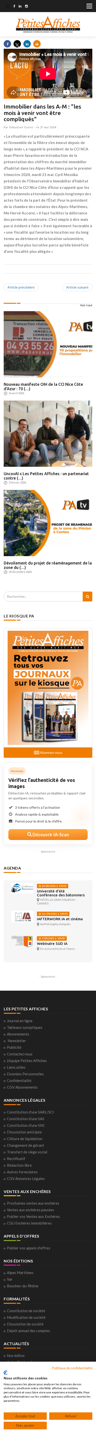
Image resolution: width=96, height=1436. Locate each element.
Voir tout (86, 305)
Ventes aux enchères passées (30, 1210)
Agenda (12, 868)
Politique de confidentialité (72, 1368)
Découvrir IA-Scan (50, 834)
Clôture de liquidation (24, 1138)
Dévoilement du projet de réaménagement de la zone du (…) (48, 565)
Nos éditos (16, 1355)
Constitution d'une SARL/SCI (30, 1112)
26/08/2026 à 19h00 (53, 886)
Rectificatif (16, 1158)
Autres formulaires (22, 1172)
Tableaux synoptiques (24, 1027)
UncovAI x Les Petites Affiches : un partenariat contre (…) (46, 475)
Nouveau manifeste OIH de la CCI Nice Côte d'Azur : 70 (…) (43, 386)
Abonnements (18, 1034)
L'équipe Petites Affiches (27, 1060)
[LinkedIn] (20, 6)
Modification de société (26, 1317)
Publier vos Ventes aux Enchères (33, 1216)
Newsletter (17, 1040)
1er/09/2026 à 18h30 (54, 913)
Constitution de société (26, 1310)
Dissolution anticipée (24, 1132)
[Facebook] (14, 6)
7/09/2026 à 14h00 (53, 938)
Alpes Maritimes (20, 1272)
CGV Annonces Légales (26, 1178)
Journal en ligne (19, 1020)
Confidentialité (19, 1080)
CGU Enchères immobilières (29, 1223)
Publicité (14, 1047)
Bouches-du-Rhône (22, 1286)
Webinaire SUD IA (52, 943)
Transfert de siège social (27, 1152)
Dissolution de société (25, 1324)
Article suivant (77, 287)
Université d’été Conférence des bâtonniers (61, 893)
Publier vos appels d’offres (28, 1248)
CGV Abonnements (22, 1087)
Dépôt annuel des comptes (28, 1330)
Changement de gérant (25, 1145)
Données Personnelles (25, 1074)
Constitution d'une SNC (26, 1125)
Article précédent (21, 287)
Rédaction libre (19, 1165)
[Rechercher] (87, 596)
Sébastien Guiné (21, 127)
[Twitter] (7, 6)
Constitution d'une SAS (25, 1118)
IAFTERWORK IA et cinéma (60, 919)
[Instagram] (26, 6)
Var (10, 1279)
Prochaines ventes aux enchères (33, 1203)
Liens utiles (16, 1067)
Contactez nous (19, 1054)
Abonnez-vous (50, 752)
